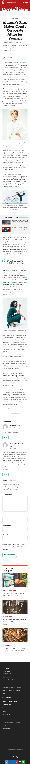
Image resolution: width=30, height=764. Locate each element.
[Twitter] (6, 762)
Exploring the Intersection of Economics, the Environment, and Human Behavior (20, 222)
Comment (6, 495)
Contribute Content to (11, 690)
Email (5, 535)
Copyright (15, 745)
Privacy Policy (16, 735)
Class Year (6, 525)
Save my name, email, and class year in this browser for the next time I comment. (14, 546)
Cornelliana (7, 616)
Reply (5, 437)
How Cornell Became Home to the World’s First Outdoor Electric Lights (14, 621)
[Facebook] (10, 762)
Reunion (4, 725)
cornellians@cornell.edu (8, 680)
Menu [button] (23, 2)
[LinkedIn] (13, 762)
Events (4, 711)
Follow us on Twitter (17, 757)
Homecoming (6, 728)
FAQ (3, 694)
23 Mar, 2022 (13, 428)
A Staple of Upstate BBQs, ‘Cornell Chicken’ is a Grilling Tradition (15, 649)
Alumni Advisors (6, 697)
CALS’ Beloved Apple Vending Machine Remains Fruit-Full (13, 594)
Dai (18, 63)
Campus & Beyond (9, 590)
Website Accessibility (15, 750)
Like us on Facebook (13, 757)
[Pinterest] (16, 762)
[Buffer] (20, 762)
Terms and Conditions (15, 740)
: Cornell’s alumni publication (12, 687)
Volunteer (5, 708)
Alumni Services (6, 704)
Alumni (15, 18)
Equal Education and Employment (11, 718)
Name (5, 516)
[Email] (23, 762)
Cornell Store (6, 714)
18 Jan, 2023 (13, 448)
